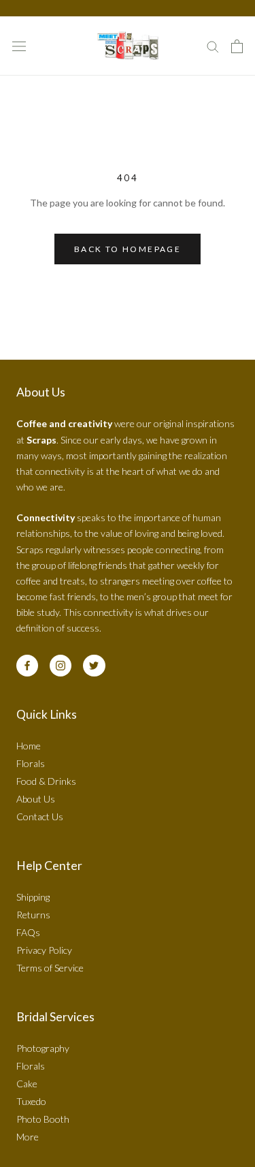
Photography (42, 1048)
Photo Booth (42, 1119)
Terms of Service (50, 968)
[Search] (213, 46)
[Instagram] (60, 665)
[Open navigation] (19, 46)
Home (28, 745)
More (27, 1136)
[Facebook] (27, 665)
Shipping (33, 897)
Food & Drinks (46, 781)
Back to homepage (127, 249)
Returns (33, 914)
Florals (30, 763)
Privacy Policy (44, 950)
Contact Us (39, 816)
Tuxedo (31, 1101)
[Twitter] (94, 665)
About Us (35, 799)
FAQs (28, 932)
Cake (26, 1083)
